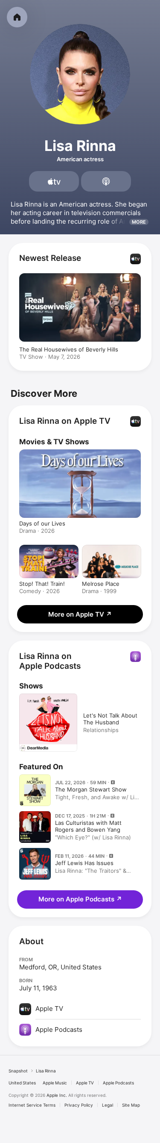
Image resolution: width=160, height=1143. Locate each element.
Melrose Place (100, 583)
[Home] (17, 17)
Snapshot (18, 1070)
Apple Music (55, 1083)
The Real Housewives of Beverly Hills (68, 349)
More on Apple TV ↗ (80, 614)
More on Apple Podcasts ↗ (80, 899)
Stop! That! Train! (42, 583)
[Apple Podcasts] (106, 181)
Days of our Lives (42, 523)
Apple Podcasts (118, 1083)
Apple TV (85, 1083)
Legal (107, 1105)
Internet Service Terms (32, 1105)
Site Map (131, 1105)
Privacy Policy (78, 1105)
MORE (139, 222)
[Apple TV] (54, 181)
